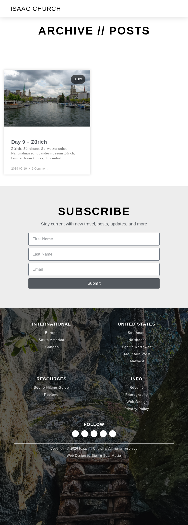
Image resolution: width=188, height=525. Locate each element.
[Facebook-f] (103, 433)
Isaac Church (36, 8)
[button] (173, 8)
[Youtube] (112, 433)
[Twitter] (94, 433)
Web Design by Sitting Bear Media (94, 455)
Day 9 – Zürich (29, 142)
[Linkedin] (84, 433)
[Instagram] (75, 433)
